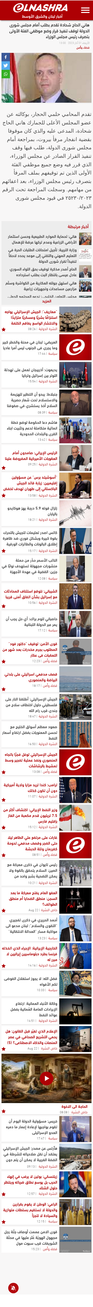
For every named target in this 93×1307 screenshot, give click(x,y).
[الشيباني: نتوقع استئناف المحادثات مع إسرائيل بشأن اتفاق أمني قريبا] (75, 596)
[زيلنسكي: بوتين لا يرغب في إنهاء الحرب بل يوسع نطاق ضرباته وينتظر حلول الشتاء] (75, 1184)
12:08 (41, 578)
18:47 (32, 715)
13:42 (41, 439)
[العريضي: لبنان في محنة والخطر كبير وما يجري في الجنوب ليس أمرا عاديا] (75, 347)
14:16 (32, 964)
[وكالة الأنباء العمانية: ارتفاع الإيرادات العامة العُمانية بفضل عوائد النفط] (75, 1011)
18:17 (36, 685)
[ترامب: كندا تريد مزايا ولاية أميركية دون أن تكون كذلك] (75, 790)
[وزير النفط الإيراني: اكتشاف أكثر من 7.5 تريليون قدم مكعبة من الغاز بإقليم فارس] (75, 818)
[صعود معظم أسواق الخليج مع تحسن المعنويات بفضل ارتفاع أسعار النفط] (75, 735)
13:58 (32, 495)
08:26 (32, 328)
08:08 (63, 1111)
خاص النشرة (49, 909)
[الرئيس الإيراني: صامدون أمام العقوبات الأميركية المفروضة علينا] (75, 458)
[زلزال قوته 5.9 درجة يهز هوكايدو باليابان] (75, 513)
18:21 (32, 519)
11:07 (32, 795)
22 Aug (33, 909)
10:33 (40, 989)
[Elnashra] (40, 8)
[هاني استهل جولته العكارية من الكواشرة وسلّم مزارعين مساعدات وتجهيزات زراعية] (85, 285)
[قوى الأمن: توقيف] (75, 652)
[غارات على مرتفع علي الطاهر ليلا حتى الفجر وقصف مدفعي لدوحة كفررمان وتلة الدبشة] (75, 845)
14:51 (31, 1020)
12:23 (36, 660)
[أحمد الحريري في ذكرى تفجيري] (75, 928)
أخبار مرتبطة (78, 226)
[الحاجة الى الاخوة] (46, 1078)
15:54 (32, 380)
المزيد (46, 300)
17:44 (41, 353)
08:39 (41, 412)
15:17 (32, 550)
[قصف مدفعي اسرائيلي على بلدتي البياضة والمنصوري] (75, 679)
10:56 (32, 602)
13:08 (36, 771)
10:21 (32, 882)
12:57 (31, 1193)
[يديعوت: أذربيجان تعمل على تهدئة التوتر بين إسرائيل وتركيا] (75, 375)
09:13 (31, 1166)
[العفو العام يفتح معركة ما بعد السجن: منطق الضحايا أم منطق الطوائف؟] (75, 901)
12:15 (40, 1221)
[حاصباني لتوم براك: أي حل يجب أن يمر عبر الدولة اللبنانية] (75, 624)
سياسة (52, 353)
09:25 (32, 463)
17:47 (40, 1137)
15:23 (35, 1248)
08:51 (36, 854)
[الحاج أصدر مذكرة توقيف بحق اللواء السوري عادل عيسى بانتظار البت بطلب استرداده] (85, 271)
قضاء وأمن (83, 47)
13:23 (41, 937)
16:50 (32, 743)
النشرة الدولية (48, 328)
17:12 (41, 629)
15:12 (32, 826)
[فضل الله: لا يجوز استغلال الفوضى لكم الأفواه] (75, 984)
